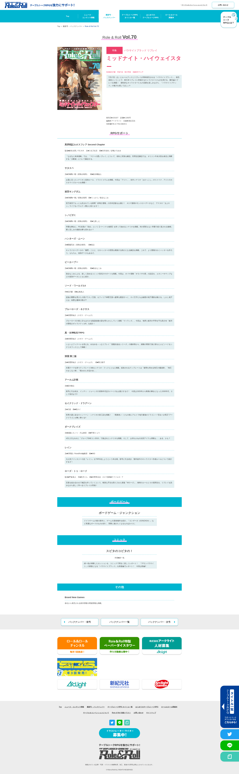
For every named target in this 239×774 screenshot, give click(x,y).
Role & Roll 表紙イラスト (121, 713)
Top (67, 16)
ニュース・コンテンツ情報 (88, 16)
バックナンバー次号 (159, 622)
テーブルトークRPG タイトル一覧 (120, 707)
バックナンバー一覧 (119, 622)
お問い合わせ (223, 5)
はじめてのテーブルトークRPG (151, 16)
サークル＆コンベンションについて (194, 5)
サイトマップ (151, 713)
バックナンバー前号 (79, 622)
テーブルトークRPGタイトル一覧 (130, 16)
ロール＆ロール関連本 (171, 16)
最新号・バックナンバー (109, 16)
